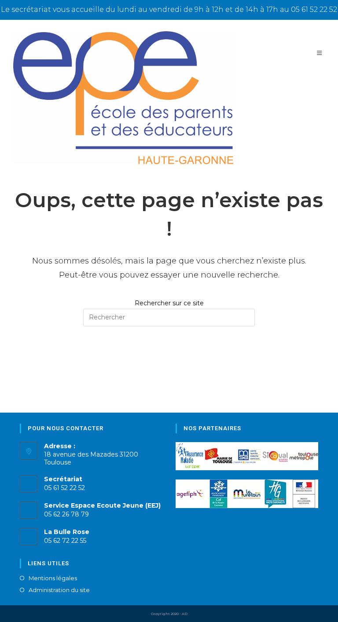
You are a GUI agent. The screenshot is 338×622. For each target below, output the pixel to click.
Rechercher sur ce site (169, 303)
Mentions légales (53, 578)
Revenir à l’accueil (169, 362)
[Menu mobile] (321, 53)
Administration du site (59, 590)
